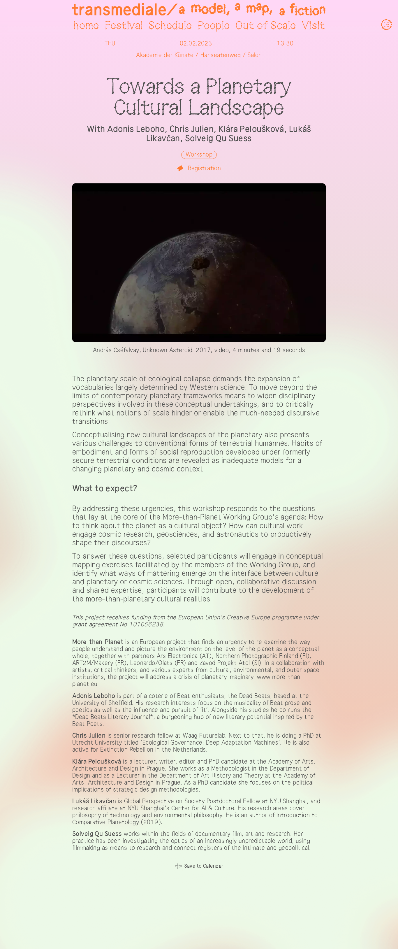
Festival (123, 26)
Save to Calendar (203, 866)
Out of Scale (265, 26)
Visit (313, 26)
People (214, 26)
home (86, 26)
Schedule (170, 26)
